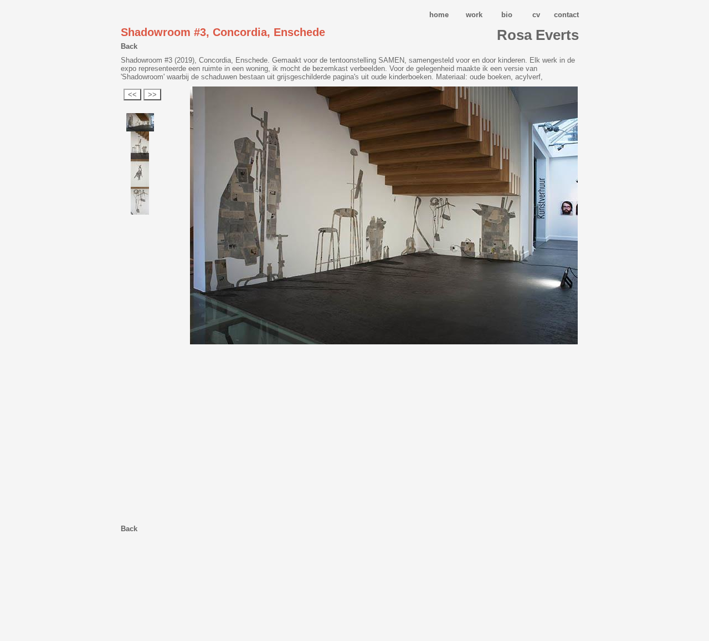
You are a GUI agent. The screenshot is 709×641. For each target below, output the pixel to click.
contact (566, 15)
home (439, 15)
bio (506, 15)
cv (536, 15)
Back (129, 46)
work (474, 15)
